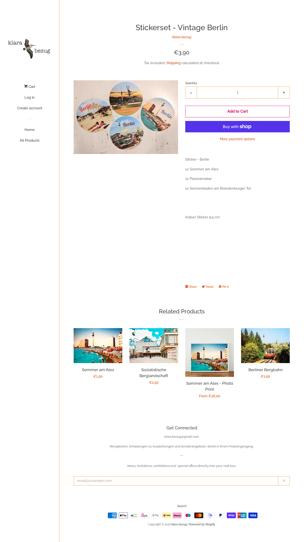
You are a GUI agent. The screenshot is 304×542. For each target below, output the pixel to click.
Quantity (191, 83)
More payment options (237, 139)
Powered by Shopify (202, 524)
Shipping (173, 63)
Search (181, 506)
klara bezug (181, 37)
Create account (29, 108)
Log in (29, 97)
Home (29, 130)
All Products (29, 140)
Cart (31, 87)
